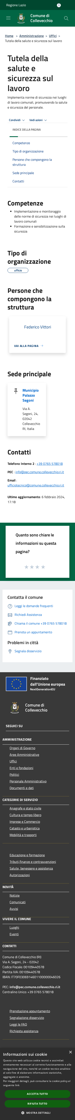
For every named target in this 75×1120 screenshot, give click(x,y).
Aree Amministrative (24, 754)
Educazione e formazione (27, 855)
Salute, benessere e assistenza (31, 868)
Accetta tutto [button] (37, 1094)
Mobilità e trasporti (23, 834)
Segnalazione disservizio (27, 1017)
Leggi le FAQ (18, 1024)
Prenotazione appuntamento (30, 1011)
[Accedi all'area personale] (59, 5)
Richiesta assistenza (24, 1030)
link (17, 1085)
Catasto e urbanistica (25, 828)
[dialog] (37, 1084)
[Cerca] (66, 18)
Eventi (14, 934)
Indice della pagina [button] (26, 129)
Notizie (15, 895)
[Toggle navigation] (8, 17)
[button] (37, 1112)
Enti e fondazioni (21, 767)
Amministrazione (31, 35)
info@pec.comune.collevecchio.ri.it (39, 471)
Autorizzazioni (20, 874)
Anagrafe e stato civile (25, 808)
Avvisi (14, 908)
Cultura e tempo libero (25, 814)
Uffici (53, 35)
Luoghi (14, 927)
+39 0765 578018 (50, 463)
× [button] (70, 1052)
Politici (14, 774)
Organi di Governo (22, 747)
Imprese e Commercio (25, 821)
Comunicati (18, 902)
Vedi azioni (36, 120)
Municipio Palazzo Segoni (30, 395)
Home (9, 35)
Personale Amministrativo (28, 781)
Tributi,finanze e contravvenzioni (33, 861)
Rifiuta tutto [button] (37, 1103)
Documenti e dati (22, 787)
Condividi (15, 120)
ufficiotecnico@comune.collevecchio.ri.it (36, 485)
